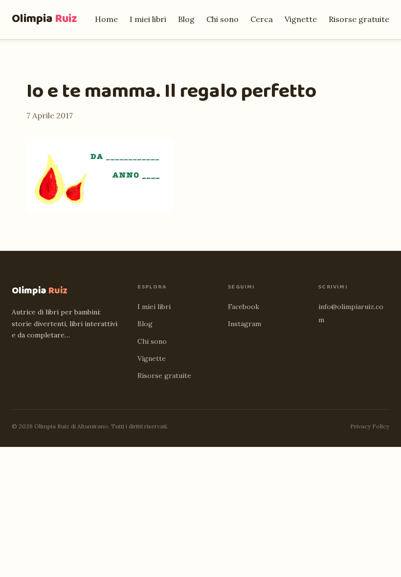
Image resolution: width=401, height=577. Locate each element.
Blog (186, 19)
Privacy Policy (369, 426)
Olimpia (44, 18)
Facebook (243, 306)
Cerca (261, 19)
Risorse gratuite (359, 19)
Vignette (301, 19)
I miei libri (148, 19)
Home (106, 19)
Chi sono (222, 19)
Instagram (244, 323)
